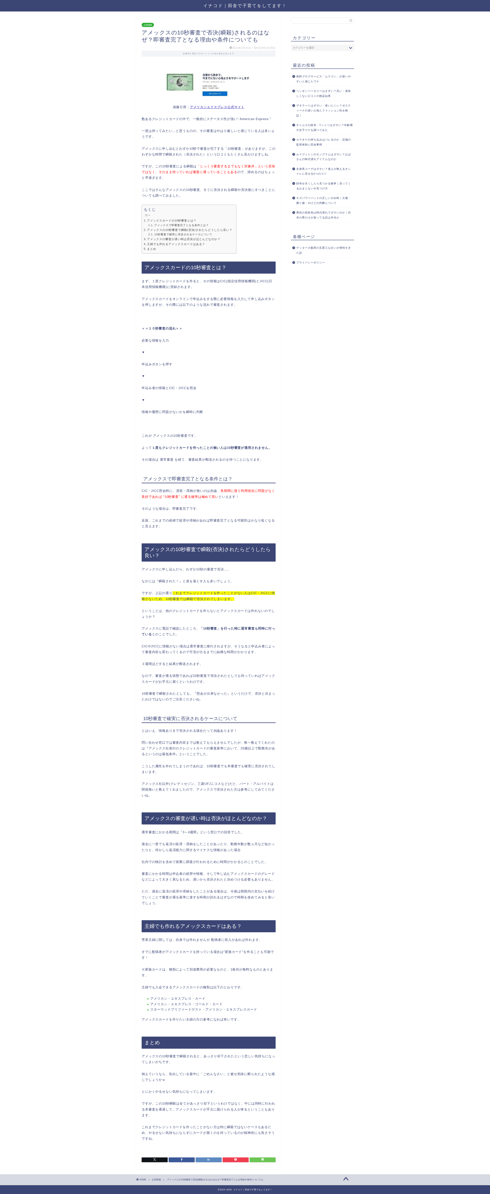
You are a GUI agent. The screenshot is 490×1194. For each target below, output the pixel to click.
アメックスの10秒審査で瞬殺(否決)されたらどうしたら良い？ (189, 229)
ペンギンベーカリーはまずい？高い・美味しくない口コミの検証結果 (323, 93)
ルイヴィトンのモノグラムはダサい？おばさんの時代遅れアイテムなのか (323, 157)
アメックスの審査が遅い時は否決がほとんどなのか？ (183, 239)
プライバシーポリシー (310, 262)
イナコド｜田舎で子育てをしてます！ (245, 5)
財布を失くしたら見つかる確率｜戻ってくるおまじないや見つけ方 (323, 186)
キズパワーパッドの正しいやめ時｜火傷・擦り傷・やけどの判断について (323, 200)
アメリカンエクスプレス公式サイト (217, 107)
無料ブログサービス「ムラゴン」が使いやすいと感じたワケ (323, 79)
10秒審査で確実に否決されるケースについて (183, 234)
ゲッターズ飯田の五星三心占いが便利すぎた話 (323, 250)
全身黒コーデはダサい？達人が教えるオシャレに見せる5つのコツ (323, 171)
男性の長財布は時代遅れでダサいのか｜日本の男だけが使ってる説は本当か (323, 215)
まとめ (151, 248)
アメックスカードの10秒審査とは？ (171, 220)
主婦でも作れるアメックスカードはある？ (176, 244)
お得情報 (148, 25)
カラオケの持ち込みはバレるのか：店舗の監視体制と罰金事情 (323, 142)
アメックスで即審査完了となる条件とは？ (181, 225)
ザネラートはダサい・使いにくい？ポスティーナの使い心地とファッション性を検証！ (323, 110)
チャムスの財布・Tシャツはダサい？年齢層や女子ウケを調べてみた (324, 128)
